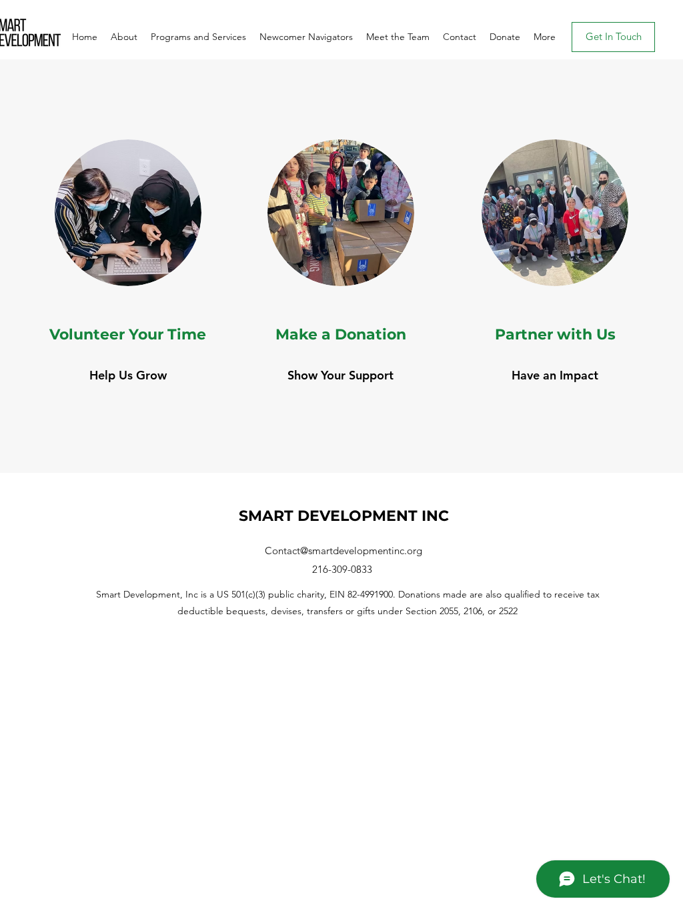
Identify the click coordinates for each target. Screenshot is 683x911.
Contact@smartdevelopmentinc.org (343, 550)
